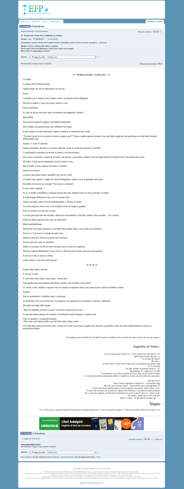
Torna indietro (25, 457)
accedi (159, 22)
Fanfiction (25, 22)
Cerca (45, 22)
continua (102, 43)
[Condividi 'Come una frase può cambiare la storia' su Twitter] (38, 27)
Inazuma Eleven (41, 31)
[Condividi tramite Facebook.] (24, 27)
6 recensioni (53, 39)
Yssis (29, 39)
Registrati (151, 22)
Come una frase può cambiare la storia (43, 35)
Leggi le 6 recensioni (31, 439)
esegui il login (37, 64)
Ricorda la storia (144, 32)
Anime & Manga (27, 31)
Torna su (158, 439)
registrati (48, 64)
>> (98, 57)
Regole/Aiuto (56, 22)
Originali (36, 22)
